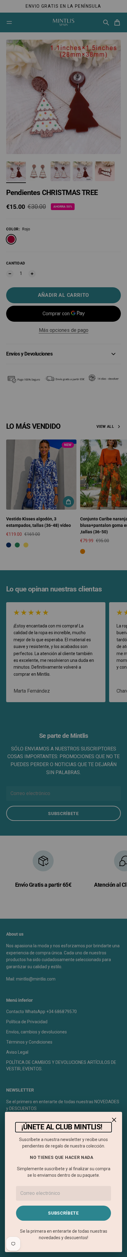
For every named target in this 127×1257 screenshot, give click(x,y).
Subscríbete (63, 1213)
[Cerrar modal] (114, 1119)
